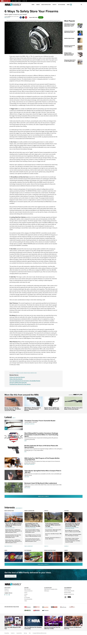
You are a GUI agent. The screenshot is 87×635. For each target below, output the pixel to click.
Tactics (48, 527)
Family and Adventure (28, 590)
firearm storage (27, 372)
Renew (15, 1)
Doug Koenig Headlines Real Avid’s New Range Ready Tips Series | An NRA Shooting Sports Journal (13, 536)
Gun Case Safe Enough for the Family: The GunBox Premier (25, 381)
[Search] (81, 4)
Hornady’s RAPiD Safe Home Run (18, 382)
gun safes (21, 372)
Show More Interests (50, 564)
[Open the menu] (71, 4)
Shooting (72, 528)
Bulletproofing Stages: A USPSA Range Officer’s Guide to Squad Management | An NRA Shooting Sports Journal (13, 531)
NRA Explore (46, 590)
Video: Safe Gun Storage (16, 379)
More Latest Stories (48, 496)
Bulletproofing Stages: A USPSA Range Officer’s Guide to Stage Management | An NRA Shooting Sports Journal (13, 541)
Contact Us (7, 589)
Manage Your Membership (69, 594)
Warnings (25, 633)
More (14, 417)
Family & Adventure (30, 423)
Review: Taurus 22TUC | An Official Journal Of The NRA (51, 408)
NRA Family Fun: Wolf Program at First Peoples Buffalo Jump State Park (42, 459)
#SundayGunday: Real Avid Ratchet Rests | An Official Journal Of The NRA (72, 525)
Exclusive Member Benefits (69, 590)
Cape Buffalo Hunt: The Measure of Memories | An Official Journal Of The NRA (32, 525)
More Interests (18, 508)
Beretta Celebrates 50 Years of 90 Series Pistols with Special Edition (41, 446)
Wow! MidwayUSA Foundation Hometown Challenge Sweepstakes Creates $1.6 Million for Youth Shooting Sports (41, 434)
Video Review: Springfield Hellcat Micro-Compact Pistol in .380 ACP (42, 471)
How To (11, 527)
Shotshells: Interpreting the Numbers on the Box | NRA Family (53, 538)
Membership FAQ (67, 592)
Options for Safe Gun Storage (17, 377)
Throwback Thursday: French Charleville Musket (39, 421)
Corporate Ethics (19, 633)
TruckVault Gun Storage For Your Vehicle (20, 384)
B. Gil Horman (16, 372)
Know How (7, 527)
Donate (19, 1)
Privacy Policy (7, 633)
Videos (38, 4)
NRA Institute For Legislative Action (50, 589)
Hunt (32, 527)
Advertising (7, 590)
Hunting (28, 487)
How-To (54, 4)
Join (13, 1)
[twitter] (23, 17)
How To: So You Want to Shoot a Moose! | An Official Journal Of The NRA (13, 525)
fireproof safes (33, 372)
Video (28, 476)
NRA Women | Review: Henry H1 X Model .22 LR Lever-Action (73, 408)
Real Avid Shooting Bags (70, 527)
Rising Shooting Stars (50, 550)
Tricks (51, 527)
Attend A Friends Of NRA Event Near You (72, 627)
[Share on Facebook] (20, 17)
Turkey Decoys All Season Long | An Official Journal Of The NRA (52, 525)
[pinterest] (26, 17)
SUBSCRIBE (10, 576)
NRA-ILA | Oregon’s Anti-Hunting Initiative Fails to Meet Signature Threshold (73, 535)
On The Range (61, 4)
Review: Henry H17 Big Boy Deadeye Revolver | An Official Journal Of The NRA (13, 409)
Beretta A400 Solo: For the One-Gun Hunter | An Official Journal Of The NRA (72, 531)
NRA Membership (67, 589)
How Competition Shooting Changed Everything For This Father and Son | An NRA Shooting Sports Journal (32, 540)
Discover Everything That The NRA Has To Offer (52, 627)
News (33, 4)
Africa (34, 527)
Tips (13, 527)
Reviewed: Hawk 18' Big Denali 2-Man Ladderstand (40, 483)
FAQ (29, 633)
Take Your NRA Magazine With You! (13, 627)
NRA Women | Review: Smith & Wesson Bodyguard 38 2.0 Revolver (32, 409)
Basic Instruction (46, 4)
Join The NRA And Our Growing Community (32, 627)
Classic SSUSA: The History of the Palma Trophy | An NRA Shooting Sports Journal (33, 535)
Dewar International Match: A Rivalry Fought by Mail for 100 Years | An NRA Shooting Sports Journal (32, 531)
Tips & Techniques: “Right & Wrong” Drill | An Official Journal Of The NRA (53, 530)
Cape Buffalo (27, 527)
